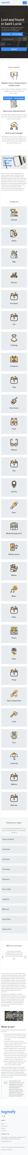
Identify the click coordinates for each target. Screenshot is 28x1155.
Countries (3, 1130)
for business (4, 1126)
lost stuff (19, 1096)
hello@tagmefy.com (6, 1141)
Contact (3, 1128)
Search (14, 49)
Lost (2, 44)
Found (9, 44)
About (2, 1124)
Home (2, 60)
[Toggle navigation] (25, 2)
